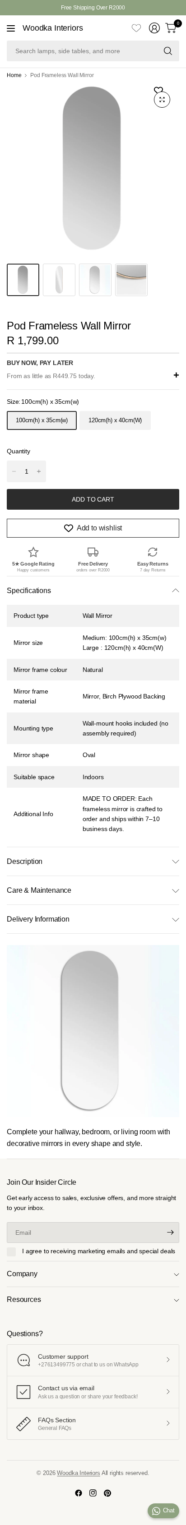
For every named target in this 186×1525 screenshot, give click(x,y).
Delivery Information (38, 919)
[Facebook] (78, 1493)
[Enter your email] (170, 1232)
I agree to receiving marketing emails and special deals (98, 1251)
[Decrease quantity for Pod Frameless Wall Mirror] (14, 471)
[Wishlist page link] (136, 27)
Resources (24, 1299)
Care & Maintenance (39, 890)
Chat (169, 1510)
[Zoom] (162, 99)
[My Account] (154, 28)
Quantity (18, 451)
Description (24, 861)
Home (14, 75)
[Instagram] (93, 1493)
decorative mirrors (35, 1143)
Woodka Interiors (53, 28)
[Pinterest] (107, 1493)
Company (22, 1274)
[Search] (168, 51)
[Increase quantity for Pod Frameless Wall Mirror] (39, 471)
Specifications (29, 590)
